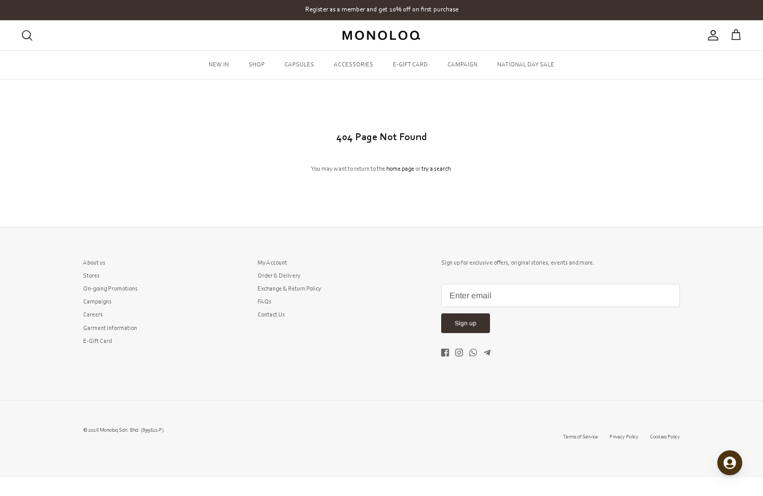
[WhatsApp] (473, 352)
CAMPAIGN (462, 65)
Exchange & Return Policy (289, 289)
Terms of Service (580, 437)
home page (400, 169)
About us (94, 263)
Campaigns (97, 302)
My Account (272, 263)
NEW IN (219, 65)
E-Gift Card (97, 341)
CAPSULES (299, 65)
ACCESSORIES (353, 65)
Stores (91, 276)
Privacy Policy (623, 437)
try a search (436, 169)
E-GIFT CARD (410, 65)
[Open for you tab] (729, 462)
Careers (93, 315)
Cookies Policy (665, 437)
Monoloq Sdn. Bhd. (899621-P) (132, 430)
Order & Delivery (279, 276)
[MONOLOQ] (381, 35)
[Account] (711, 35)
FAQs (264, 302)
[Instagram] (459, 352)
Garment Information (110, 328)
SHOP (257, 65)
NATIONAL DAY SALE (525, 65)
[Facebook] (445, 352)
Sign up (465, 323)
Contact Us (271, 315)
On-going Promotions (110, 289)
